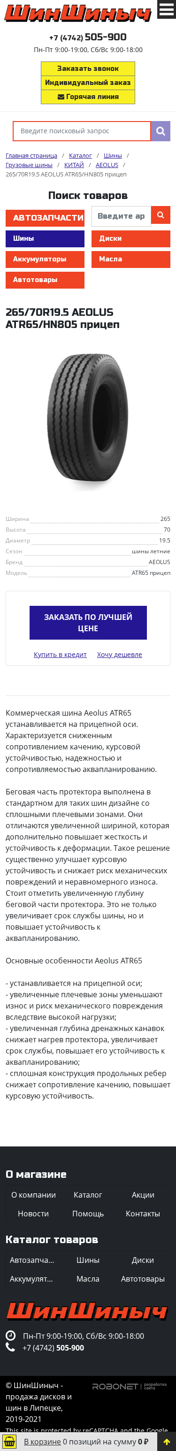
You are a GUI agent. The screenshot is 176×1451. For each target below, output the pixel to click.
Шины (23, 239)
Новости (33, 1213)
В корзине (42, 1441)
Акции (143, 1195)
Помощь (88, 1213)
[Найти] (160, 131)
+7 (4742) (88, 38)
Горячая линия (91, 97)
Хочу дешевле (119, 654)
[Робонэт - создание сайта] (129, 1385)
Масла (110, 259)
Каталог (88, 1195)
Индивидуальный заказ (88, 83)
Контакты (143, 1213)
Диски (110, 239)
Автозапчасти (48, 218)
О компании (33, 1195)
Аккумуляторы (39, 259)
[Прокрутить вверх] (166, 1441)
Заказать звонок (88, 69)
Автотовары (35, 280)
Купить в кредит (60, 654)
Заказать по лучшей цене (88, 623)
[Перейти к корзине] (9, 1442)
